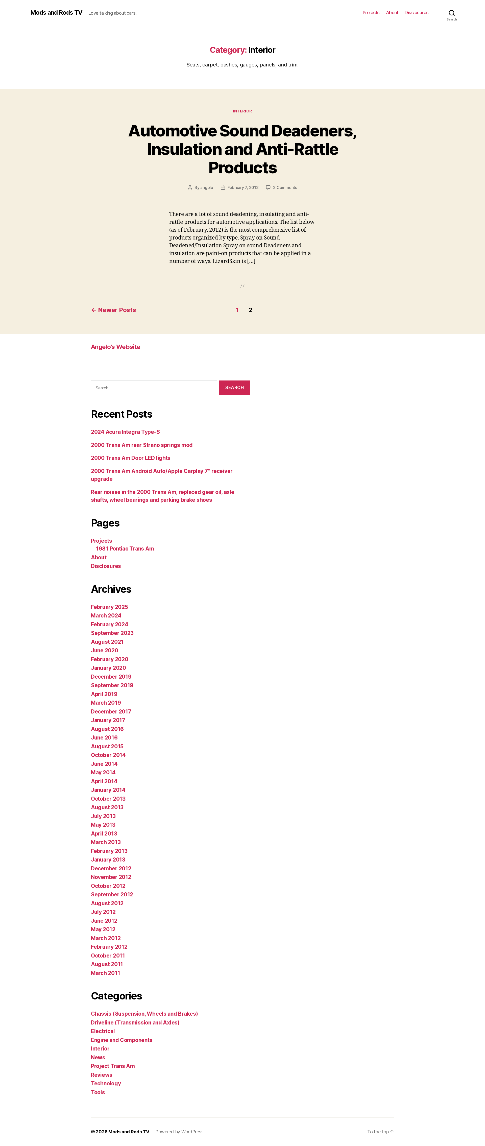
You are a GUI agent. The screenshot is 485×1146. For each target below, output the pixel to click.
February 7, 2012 (243, 187)
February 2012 (109, 947)
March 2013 (105, 842)
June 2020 (104, 650)
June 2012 (104, 921)
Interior (242, 111)
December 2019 (111, 677)
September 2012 (112, 894)
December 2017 (111, 711)
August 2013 (107, 807)
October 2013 (108, 799)
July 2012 (103, 912)
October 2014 (108, 755)
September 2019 (112, 685)
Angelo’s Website (115, 346)
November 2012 (111, 877)
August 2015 (107, 746)
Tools (98, 1092)
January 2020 (108, 668)
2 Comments (285, 187)
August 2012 (107, 903)
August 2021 (107, 642)
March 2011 (105, 973)
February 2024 (109, 624)
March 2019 (106, 703)
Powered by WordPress (179, 1131)
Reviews (101, 1075)
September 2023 (112, 633)
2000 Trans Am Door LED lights (131, 458)
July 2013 (103, 816)
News (98, 1057)
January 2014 (108, 790)
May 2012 (103, 929)
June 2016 (104, 737)
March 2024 (106, 615)
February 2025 (109, 607)
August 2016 (107, 729)
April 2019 (104, 694)
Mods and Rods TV (56, 13)
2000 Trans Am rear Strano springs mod (142, 445)
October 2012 (108, 886)
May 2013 (103, 825)
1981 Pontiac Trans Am (125, 548)
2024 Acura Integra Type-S (125, 432)
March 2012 (105, 938)
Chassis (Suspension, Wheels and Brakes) (144, 1014)
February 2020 (109, 659)
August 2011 (107, 964)
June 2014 (104, 764)
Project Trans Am (113, 1066)
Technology (106, 1083)
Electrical (103, 1031)
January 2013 (108, 859)
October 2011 (108, 955)
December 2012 (111, 868)
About (392, 12)
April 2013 (104, 833)
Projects (371, 12)
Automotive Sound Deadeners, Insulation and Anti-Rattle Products (242, 149)
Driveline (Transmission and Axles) (135, 1022)
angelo (206, 187)
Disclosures (417, 12)
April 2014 (104, 781)
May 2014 (103, 772)
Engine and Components (121, 1040)
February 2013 (109, 851)
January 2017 (108, 720)
